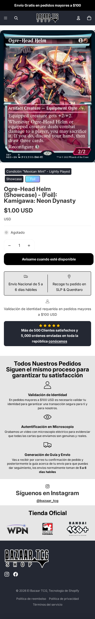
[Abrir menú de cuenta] (78, 18)
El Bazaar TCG (37, 590)
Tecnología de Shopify (64, 590)
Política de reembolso (31, 599)
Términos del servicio (47, 604)
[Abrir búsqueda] (16, 18)
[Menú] (5, 18)
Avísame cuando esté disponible (49, 259)
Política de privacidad (64, 599)
